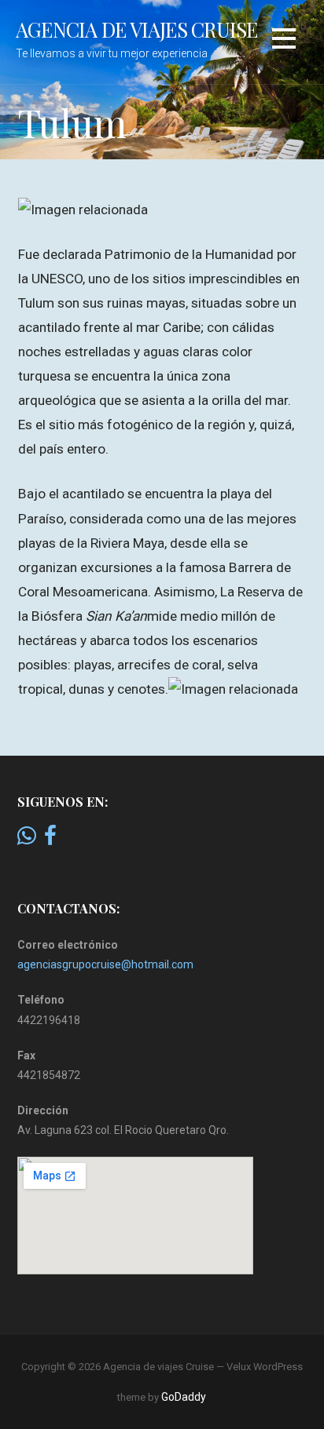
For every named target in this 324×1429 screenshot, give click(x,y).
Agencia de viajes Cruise (137, 29)
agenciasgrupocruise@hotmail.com (105, 964)
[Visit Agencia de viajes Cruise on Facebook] (50, 839)
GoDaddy (183, 1397)
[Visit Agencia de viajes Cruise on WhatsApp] (26, 839)
